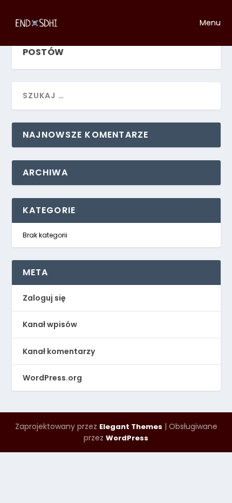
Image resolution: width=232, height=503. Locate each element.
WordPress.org (52, 377)
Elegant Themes (130, 427)
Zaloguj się (44, 298)
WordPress (127, 438)
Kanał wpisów (50, 324)
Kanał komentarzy (59, 351)
